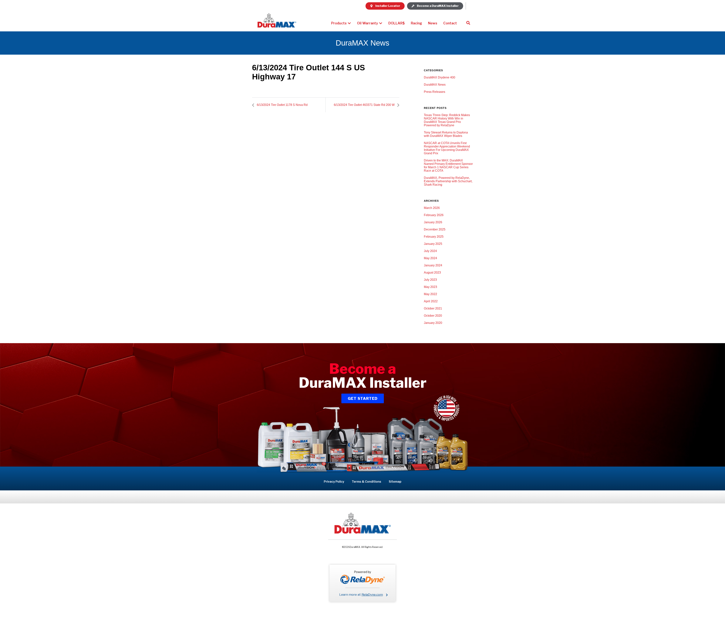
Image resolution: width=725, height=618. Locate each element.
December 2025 (434, 229)
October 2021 (433, 308)
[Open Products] (349, 23)
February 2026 (433, 215)
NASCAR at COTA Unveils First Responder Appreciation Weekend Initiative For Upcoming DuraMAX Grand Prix (447, 148)
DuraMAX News (435, 84)
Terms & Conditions (366, 481)
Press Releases (434, 91)
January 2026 (433, 222)
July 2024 (430, 251)
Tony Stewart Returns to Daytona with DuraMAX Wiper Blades (446, 134)
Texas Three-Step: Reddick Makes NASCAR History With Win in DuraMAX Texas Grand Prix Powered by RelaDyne (447, 120)
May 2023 (430, 286)
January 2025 (433, 243)
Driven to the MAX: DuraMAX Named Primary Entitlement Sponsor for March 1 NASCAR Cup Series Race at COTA (448, 165)
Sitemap (395, 481)
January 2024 (433, 265)
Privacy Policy (334, 481)
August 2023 (432, 272)
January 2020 (433, 322)
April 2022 (431, 301)
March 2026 (432, 207)
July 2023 (430, 279)
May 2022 (430, 294)
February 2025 (433, 236)
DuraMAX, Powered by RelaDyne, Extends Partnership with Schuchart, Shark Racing (448, 181)
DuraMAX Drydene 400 (439, 77)
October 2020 (433, 315)
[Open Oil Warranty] (380, 23)
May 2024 (430, 258)
